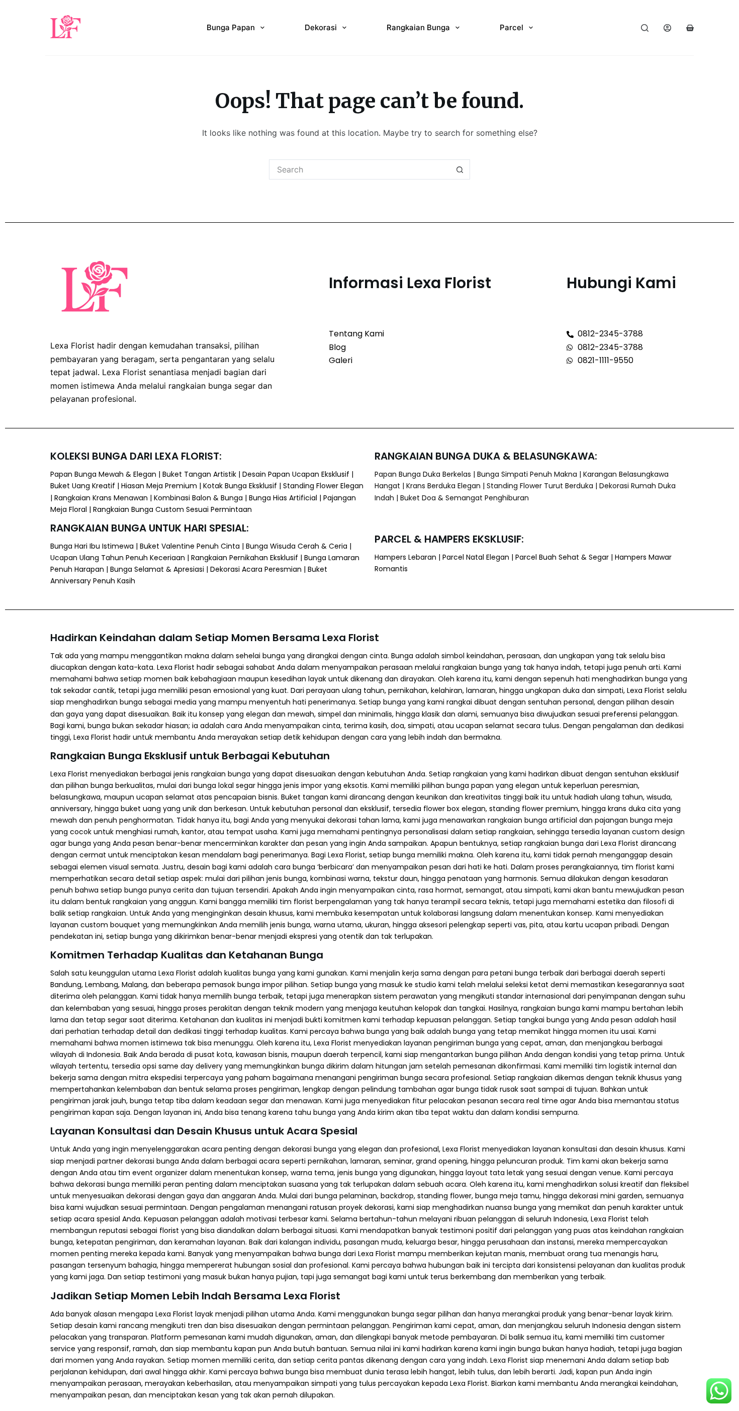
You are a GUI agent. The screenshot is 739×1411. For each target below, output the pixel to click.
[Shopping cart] (690, 28)
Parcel (511, 27)
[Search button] (460, 169)
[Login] (667, 28)
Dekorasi (321, 27)
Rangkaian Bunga (418, 27)
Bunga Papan (231, 27)
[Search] (645, 28)
